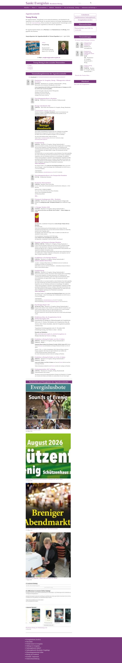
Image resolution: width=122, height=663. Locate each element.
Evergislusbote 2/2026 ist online (33, 429)
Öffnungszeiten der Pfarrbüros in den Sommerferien (88, 44)
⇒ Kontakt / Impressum (32, 656)
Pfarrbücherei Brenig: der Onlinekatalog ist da (36, 627)
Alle (29, 77)
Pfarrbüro (48, 335)
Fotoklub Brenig (39, 142)
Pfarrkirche (58, 7)
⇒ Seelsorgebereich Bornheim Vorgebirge (37, 650)
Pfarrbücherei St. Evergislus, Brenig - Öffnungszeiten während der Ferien (52, 81)
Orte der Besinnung (69, 7)
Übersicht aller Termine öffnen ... (82, 75)
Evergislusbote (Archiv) (85, 20)
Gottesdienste (85, 15)
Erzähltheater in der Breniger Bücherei (46, 257)
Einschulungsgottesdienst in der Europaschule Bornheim (51, 175)
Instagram (30, 68)
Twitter (30, 65)
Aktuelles (26, 7)
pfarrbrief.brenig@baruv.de (59, 334)
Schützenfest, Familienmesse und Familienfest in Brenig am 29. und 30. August (44, 479)
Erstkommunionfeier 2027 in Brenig (45, 369)
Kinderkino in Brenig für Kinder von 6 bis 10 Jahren (50, 339)
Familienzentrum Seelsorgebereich (85, 17)
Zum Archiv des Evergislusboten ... (82, 84)
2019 (43, 77)
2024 (56, 77)
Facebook (30, 67)
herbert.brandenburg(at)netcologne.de (51, 301)
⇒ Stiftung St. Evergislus (32, 646)
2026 (61, 77)
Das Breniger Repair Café (42, 305)
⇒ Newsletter (29, 641)
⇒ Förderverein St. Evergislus (34, 644)
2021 (48, 77)
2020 (45, 77)
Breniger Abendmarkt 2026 (42, 106)
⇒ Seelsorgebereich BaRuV (33, 648)
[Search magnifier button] (90, 3)
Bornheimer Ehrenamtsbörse (43, 183)
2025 (59, 77)
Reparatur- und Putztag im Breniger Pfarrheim (48, 242)
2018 (40, 77)
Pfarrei (33, 7)
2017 (37, 77)
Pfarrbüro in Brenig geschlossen (88, 66)
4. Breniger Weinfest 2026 (42, 207)
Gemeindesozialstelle (45, 138)
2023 (53, 77)
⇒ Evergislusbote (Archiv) (33, 639)
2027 (64, 77)
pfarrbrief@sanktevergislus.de (45, 334)
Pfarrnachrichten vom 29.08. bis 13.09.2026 (84, 29)
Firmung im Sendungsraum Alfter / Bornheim (48, 199)
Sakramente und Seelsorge (88, 7)
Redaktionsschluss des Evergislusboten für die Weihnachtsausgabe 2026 (48, 317)
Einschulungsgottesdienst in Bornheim (46, 98)
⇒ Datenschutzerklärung (32, 658)
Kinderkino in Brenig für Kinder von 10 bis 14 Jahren (50, 357)
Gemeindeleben (42, 7)
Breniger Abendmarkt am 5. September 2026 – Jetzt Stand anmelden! (42, 528)
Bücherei (51, 7)
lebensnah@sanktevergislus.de (41, 139)
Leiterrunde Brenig (36, 23)
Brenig (77, 7)
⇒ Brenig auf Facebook (32, 654)
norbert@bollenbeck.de (48, 172)
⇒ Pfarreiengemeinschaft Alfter (34, 652)
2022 (51, 77)
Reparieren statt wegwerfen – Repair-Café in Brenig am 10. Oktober (41, 578)
